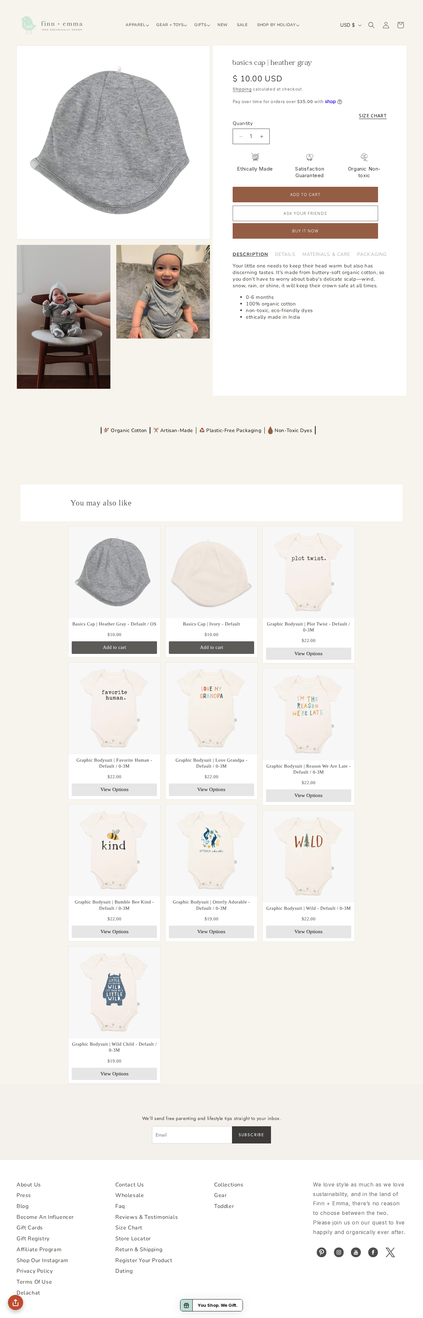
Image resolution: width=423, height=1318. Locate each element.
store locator (133, 1238)
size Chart (128, 1227)
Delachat (28, 1293)
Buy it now (305, 231)
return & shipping (138, 1249)
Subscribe (251, 1135)
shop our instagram (42, 1260)
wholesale (129, 1195)
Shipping (242, 89)
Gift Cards (30, 1227)
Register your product (144, 1260)
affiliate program (39, 1249)
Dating (124, 1271)
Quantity (243, 123)
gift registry (33, 1238)
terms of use (34, 1282)
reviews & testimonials (146, 1217)
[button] (136, 25)
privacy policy (35, 1271)
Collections (229, 1184)
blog (22, 1206)
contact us (129, 1184)
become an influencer (45, 1217)
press (24, 1195)
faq (120, 1206)
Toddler (224, 1206)
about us (29, 1184)
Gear (220, 1195)
